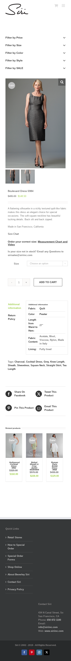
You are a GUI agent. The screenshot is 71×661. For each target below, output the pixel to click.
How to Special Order (16, 547)
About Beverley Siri (18, 574)
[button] (62, 82)
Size (16, 263)
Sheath (12, 365)
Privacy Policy (16, 589)
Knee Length (57, 361)
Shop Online (15, 567)
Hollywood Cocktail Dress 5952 (14, 465)
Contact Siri (14, 582)
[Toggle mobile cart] (56, 5)
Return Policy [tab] (11, 317)
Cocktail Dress (34, 361)
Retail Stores (15, 537)
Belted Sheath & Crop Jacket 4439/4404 (34, 466)
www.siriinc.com (54, 631)
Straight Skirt (53, 365)
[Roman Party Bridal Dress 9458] (54, 435)
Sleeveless (23, 365)
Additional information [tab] (14, 306)
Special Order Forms (15, 558)
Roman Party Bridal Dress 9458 (54, 466)
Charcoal (20, 361)
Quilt (42, 308)
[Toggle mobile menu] (64, 5)
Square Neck (38, 365)
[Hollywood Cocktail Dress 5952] (14, 435)
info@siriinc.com (48, 627)
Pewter (43, 314)
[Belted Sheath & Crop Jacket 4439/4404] (34, 435)
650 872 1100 (54, 620)
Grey (46, 361)
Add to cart (48, 282)
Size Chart (13, 234)
